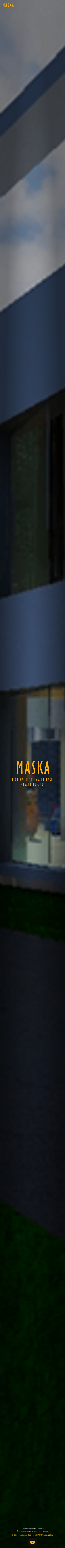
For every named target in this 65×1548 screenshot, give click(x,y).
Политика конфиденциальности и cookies (32, 1531)
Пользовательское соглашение (32, 1528)
